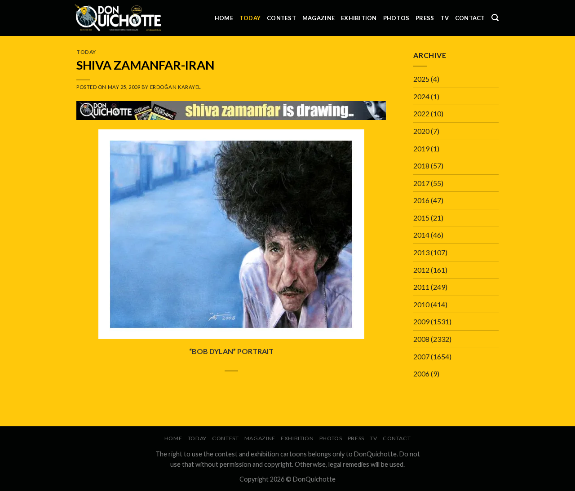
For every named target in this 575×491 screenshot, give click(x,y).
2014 (421, 234)
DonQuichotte (314, 479)
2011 (421, 287)
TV (444, 18)
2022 (421, 113)
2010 (421, 304)
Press (425, 18)
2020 (421, 131)
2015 (421, 217)
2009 (421, 321)
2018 (421, 165)
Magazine (318, 18)
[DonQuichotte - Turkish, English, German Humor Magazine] (118, 18)
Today (250, 18)
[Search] (495, 18)
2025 (421, 79)
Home (224, 18)
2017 (421, 183)
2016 (421, 200)
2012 (421, 269)
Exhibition (359, 18)
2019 (421, 148)
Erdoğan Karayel (175, 87)
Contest (281, 18)
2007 (421, 356)
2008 (421, 339)
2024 (421, 96)
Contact (470, 18)
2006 (421, 373)
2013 (421, 252)
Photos (396, 18)
